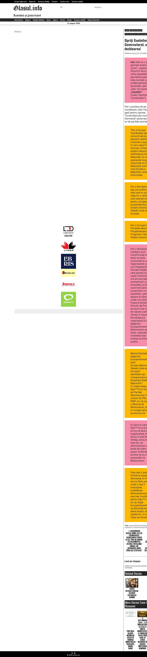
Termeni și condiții (77, 1)
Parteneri (55, 1)
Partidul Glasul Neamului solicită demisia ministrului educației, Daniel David (130, 640)
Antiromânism (18, 20)
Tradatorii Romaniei (136, 30)
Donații (69, 20)
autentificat (138, 566)
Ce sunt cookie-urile (20, 1)
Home (127, 30)
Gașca (131, 525)
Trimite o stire (64, 1)
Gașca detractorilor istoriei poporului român (132, 593)
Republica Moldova (38, 20)
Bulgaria (27, 20)
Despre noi (32, 1)
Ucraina (62, 20)
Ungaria (55, 20)
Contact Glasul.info (93, 20)
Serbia (48, 20)
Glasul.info (28, 8)
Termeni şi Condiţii (43, 1)
